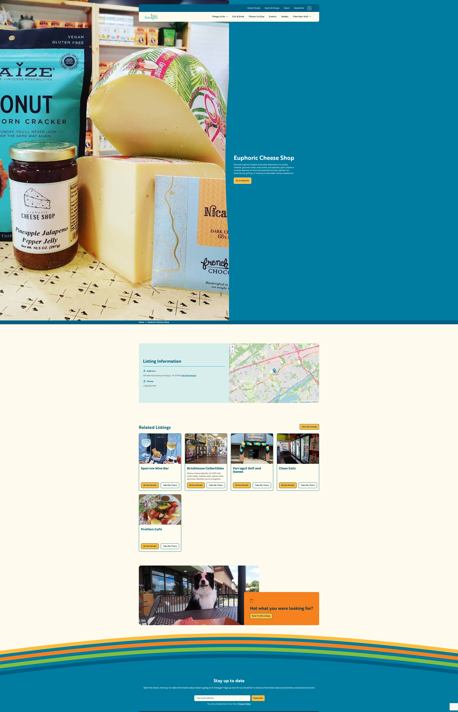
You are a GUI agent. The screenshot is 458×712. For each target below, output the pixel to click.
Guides (284, 16)
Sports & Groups (272, 8)
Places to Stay (256, 16)
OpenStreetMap (305, 402)
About (286, 8)
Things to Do (218, 16)
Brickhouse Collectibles (205, 468)
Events (272, 16)
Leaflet (294, 402)
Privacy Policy (244, 704)
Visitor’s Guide (253, 8)
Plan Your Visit (300, 16)
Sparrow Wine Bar (155, 468)
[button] (274, 370)
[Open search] (309, 8)
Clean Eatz (287, 468)
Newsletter (299, 8)
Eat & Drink (238, 16)
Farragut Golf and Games (247, 470)
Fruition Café (151, 529)
